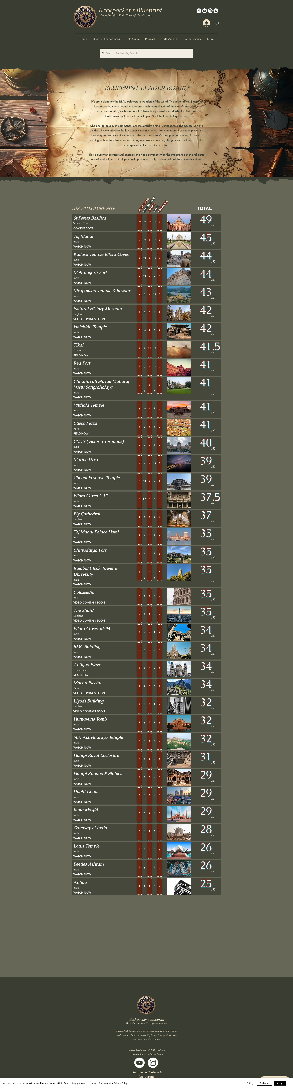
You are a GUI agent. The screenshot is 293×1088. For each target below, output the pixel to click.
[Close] (289, 1083)
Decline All (264, 1083)
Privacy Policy (120, 1083)
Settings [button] (250, 1083)
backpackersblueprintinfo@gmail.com (146, 1050)
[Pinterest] (215, 10)
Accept (280, 1083)
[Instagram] (210, 10)
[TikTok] (199, 10)
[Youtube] (204, 10)
